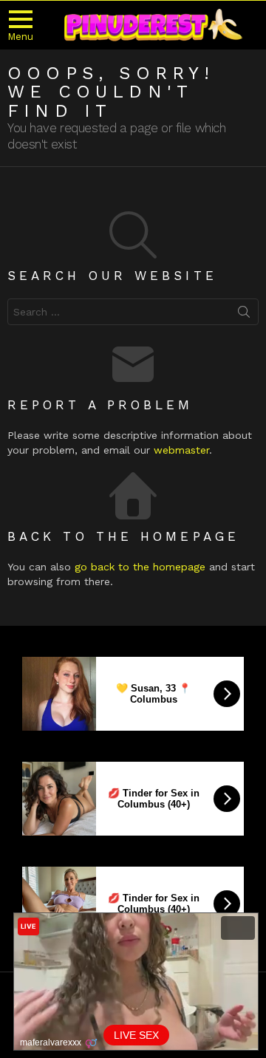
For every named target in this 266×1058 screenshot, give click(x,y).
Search (244, 314)
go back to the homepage (140, 567)
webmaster (181, 450)
